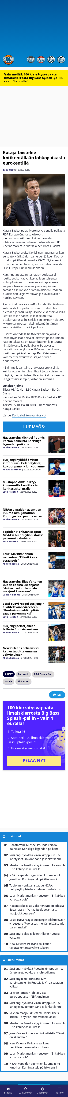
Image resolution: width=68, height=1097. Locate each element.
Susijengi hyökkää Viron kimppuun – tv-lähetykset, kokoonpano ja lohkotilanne (24, 463)
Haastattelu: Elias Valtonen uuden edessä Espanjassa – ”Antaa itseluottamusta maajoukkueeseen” (22, 586)
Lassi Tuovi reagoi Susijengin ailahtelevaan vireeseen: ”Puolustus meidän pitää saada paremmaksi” (23, 608)
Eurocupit (23, 674)
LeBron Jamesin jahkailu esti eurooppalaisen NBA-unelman (29, 994)
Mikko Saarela (11, 447)
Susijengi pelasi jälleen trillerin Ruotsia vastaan (20, 627)
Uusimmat (13, 836)
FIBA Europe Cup (43, 674)
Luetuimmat (15, 960)
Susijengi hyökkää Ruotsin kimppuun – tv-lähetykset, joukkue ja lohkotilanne (36, 970)
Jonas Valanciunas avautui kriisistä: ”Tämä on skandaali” (37, 1035)
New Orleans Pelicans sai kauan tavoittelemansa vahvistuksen (21, 651)
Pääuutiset (23, 681)
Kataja (8, 681)
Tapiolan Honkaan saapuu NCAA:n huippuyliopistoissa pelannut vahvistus (23, 535)
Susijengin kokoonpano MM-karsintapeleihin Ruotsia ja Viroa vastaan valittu (36, 982)
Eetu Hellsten (10, 491)
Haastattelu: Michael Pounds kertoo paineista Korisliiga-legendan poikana (24, 440)
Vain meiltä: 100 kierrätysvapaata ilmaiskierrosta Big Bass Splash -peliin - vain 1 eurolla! (33, 77)
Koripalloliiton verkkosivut (29, 415)
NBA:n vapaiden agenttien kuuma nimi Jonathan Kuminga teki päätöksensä (22, 512)
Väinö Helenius (11, 594)
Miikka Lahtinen (12, 469)
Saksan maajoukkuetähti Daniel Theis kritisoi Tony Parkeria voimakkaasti (34, 1015)
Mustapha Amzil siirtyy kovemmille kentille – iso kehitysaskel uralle (21, 485)
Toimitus (8, 169)
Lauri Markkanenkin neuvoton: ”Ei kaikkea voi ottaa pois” (21, 557)
